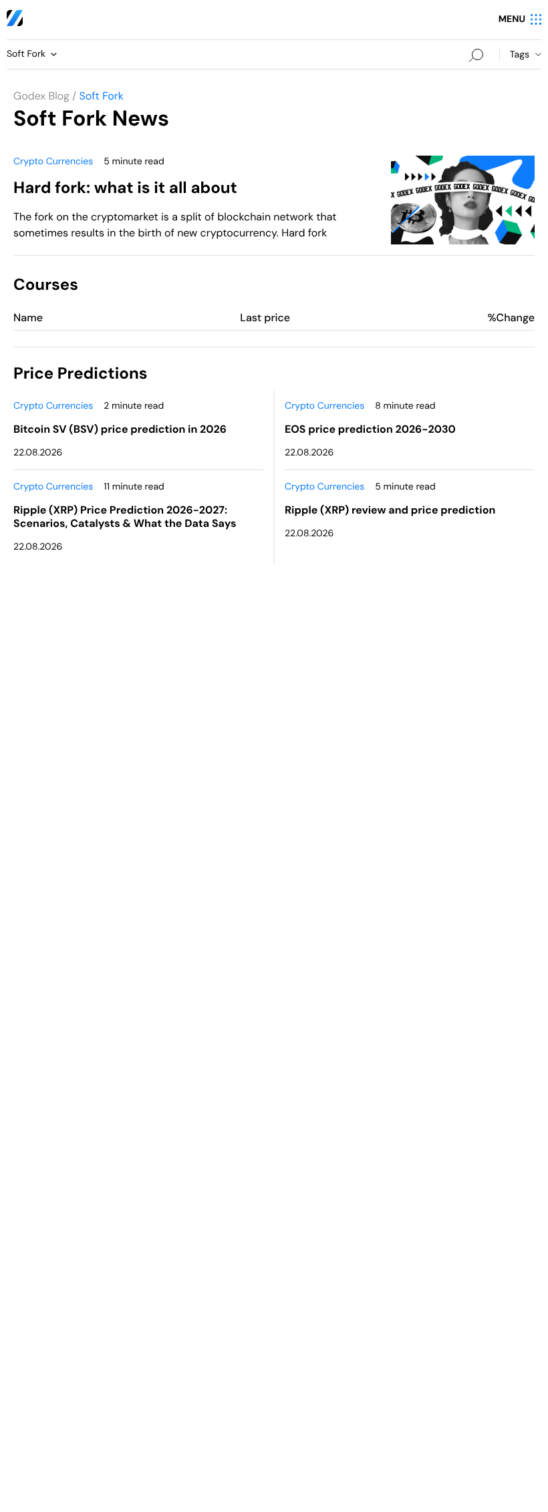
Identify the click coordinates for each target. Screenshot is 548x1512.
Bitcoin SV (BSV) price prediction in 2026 (120, 429)
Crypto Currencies (53, 162)
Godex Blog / (44, 96)
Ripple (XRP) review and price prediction (390, 510)
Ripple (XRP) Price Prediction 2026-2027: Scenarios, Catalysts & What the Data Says (124, 516)
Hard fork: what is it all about (125, 188)
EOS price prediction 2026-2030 (370, 429)
